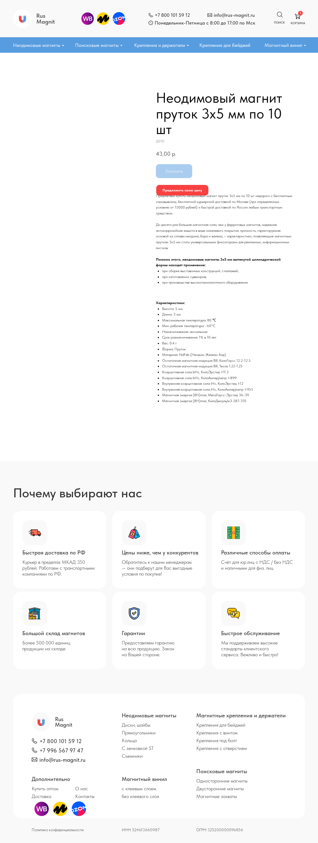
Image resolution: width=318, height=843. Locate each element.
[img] (150, 15)
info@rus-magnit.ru (234, 15)
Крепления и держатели (159, 45)
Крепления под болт (216, 740)
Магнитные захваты (216, 796)
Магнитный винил (283, 45)
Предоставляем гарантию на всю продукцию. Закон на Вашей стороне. (148, 648)
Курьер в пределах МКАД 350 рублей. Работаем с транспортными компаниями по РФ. (58, 568)
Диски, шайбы (136, 725)
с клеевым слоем (139, 788)
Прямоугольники (139, 733)
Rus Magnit (45, 18)
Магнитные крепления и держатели (241, 715)
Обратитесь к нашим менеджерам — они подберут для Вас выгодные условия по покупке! (157, 568)
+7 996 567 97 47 (61, 750)
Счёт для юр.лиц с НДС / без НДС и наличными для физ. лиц (257, 565)
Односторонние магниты (222, 781)
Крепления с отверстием (221, 748)
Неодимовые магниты (36, 45)
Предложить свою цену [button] (182, 190)
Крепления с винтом (217, 733)
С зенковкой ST (138, 748)
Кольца (129, 740)
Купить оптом (45, 788)
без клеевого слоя (140, 796)
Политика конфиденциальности (58, 829)
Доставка (41, 796)
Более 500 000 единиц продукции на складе (46, 646)
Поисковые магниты (97, 45)
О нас (81, 788)
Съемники (132, 756)
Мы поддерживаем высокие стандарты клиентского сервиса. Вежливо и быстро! (249, 648)
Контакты (84, 796)
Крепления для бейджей (224, 45)
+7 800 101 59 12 (172, 15)
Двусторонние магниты (220, 788)
